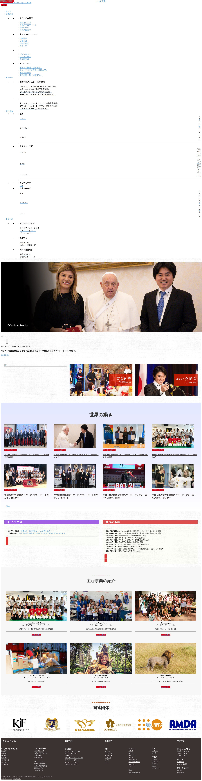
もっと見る (165, 687)
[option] (101, 297)
